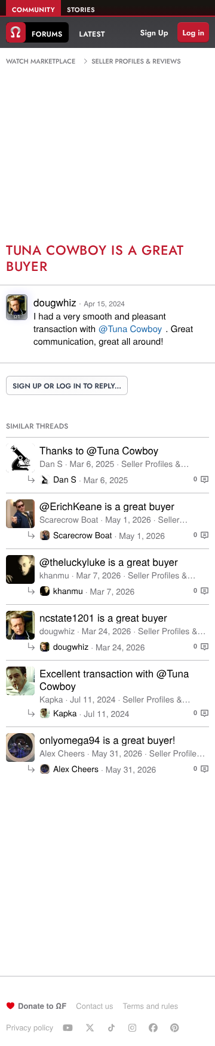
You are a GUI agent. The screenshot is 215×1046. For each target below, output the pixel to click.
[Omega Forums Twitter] (91, 1027)
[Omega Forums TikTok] (113, 1027)
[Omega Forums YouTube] (69, 1027)
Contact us (94, 1005)
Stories (81, 10)
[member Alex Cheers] (20, 747)
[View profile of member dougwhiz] (16, 311)
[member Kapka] (20, 681)
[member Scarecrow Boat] (20, 513)
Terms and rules (150, 1005)
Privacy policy (29, 1027)
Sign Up (154, 32)
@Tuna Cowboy (130, 328)
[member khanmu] (20, 569)
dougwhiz (54, 301)
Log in (193, 32)
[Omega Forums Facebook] (155, 1027)
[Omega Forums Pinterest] (176, 1027)
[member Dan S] (20, 458)
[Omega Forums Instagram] (133, 1027)
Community (33, 10)
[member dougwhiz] (20, 625)
